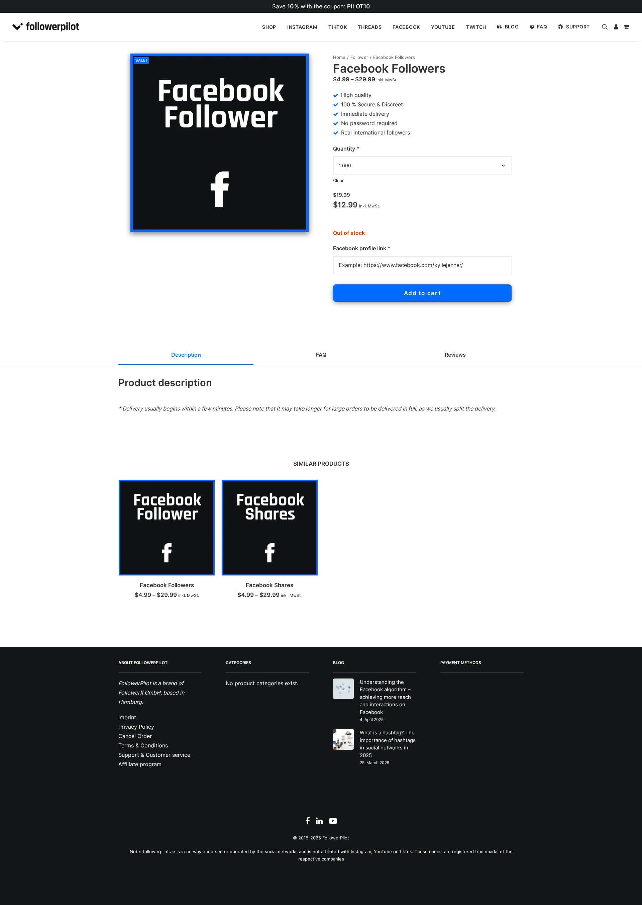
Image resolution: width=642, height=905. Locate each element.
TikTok (337, 27)
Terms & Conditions (143, 745)
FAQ (542, 26)
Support (578, 26)
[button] (606, 27)
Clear (338, 180)
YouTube (443, 27)
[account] (615, 27)
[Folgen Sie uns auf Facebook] (307, 822)
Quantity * (346, 148)
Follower (359, 57)
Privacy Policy (136, 726)
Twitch (476, 27)
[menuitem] (269, 27)
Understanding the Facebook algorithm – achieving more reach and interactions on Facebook (385, 697)
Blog (512, 26)
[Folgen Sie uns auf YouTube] (333, 822)
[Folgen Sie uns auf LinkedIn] (319, 822)
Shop (269, 27)
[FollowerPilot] (46, 27)
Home (339, 57)
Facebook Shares (269, 585)
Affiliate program (140, 764)
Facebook (406, 27)
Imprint (127, 717)
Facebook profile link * (362, 248)
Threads (370, 27)
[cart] (625, 27)
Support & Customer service (154, 754)
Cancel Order (135, 736)
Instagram (302, 27)
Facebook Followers (167, 585)
